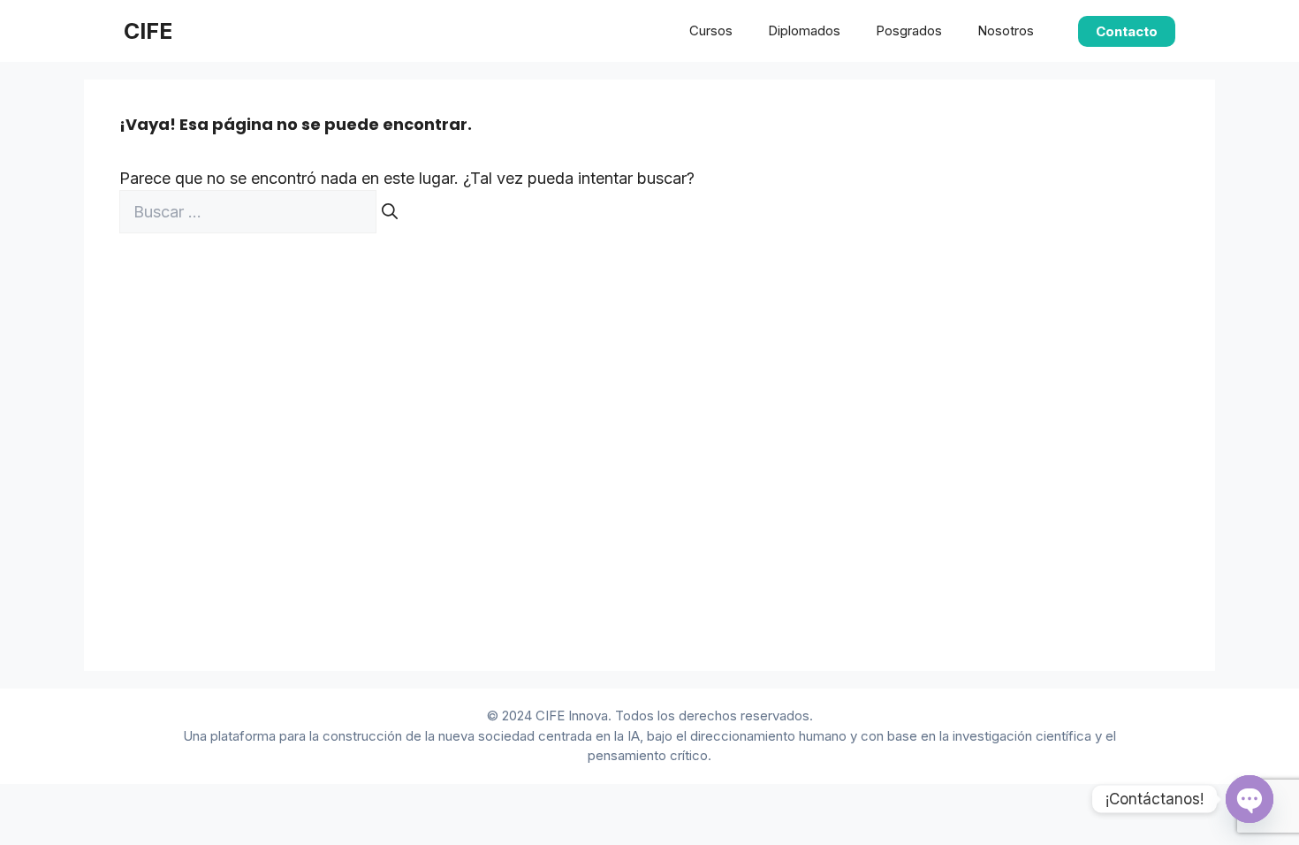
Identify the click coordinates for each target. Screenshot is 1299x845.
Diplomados (804, 30)
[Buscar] (390, 212)
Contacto (1127, 31)
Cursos (711, 30)
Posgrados (909, 30)
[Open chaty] (1249, 799)
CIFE (148, 31)
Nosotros (1005, 30)
